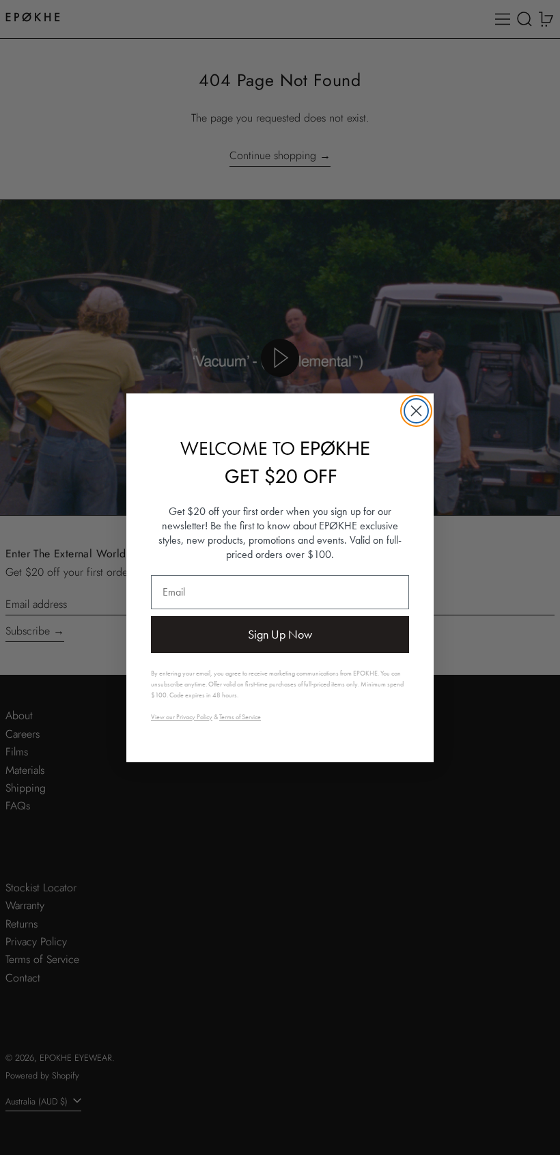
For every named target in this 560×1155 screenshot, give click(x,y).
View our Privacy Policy (181, 716)
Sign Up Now (280, 634)
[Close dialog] (416, 411)
